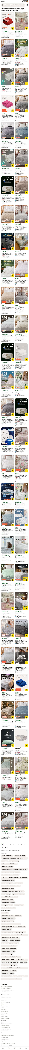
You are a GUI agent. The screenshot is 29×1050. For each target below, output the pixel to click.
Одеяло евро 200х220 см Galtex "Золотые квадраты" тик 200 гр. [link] (7, 805)
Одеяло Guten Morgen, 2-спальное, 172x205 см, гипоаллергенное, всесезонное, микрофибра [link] (20, 116)
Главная (3, 1048)
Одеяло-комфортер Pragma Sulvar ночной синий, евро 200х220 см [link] (21, 695)
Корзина (20, 1048)
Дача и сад (3, 1020)
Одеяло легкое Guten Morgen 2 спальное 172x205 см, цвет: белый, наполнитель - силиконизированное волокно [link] (21, 805)
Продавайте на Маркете (6, 988)
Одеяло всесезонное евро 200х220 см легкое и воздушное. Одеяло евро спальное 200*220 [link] (7, 504)
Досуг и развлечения (5, 1002)
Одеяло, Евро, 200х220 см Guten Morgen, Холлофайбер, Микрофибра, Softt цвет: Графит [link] (7, 61)
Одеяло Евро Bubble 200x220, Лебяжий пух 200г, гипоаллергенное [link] (8, 365)
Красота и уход (4, 1016)
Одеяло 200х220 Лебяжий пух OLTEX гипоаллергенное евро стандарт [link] (7, 281)
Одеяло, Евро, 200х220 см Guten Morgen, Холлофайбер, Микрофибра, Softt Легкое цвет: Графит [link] (7, 143)
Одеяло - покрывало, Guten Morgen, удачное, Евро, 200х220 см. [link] (20, 449)
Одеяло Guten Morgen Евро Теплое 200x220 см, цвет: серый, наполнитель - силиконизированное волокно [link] (7, 641)
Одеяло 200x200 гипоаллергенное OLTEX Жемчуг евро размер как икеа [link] (20, 614)
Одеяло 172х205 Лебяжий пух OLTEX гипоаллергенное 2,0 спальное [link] (21, 61)
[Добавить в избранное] (13, 13)
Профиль (26, 1048)
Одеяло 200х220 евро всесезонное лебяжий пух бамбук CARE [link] (20, 641)
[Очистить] (23, 5)
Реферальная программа (6, 997)
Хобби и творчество (5, 1018)
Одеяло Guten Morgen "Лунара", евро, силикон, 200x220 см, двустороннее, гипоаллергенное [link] (21, 170)
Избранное (14, 1048)
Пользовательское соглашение (7, 1035)
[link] (7, 856)
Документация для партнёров (7, 990)
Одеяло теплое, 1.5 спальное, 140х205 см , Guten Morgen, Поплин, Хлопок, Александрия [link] (21, 778)
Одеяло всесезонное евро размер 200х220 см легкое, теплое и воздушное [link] (21, 530)
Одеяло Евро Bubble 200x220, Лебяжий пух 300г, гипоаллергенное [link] (21, 420)
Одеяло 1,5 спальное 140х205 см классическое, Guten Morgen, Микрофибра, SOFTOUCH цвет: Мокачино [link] (8, 308)
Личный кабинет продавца (6, 986)
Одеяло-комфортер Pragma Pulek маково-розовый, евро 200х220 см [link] (7, 33)
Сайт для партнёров (5, 991)
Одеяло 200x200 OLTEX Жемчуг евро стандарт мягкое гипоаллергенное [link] (20, 585)
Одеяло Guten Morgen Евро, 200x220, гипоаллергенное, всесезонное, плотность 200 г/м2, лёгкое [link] (21, 89)
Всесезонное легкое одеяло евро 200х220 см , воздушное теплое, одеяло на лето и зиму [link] (7, 449)
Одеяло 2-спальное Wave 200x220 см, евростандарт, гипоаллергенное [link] (21, 557)
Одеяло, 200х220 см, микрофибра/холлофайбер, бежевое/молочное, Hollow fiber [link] (21, 751)
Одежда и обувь (4, 1011)
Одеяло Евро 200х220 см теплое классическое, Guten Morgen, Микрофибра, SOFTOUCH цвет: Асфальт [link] (7, 420)
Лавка (9, 1048)
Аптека (2, 1014)
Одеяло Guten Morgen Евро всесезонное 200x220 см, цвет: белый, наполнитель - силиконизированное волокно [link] (7, 476)
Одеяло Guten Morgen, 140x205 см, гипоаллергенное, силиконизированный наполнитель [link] (19, 308)
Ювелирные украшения (6, 1032)
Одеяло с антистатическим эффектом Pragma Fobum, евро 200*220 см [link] (21, 365)
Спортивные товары (5, 1025)
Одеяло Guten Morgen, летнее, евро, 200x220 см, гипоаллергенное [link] (20, 143)
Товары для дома (4, 1013)
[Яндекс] (10, 1045)
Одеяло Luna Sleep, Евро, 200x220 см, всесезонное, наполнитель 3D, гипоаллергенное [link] (7, 254)
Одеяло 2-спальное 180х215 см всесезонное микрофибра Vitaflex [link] (8, 722)
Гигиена (2, 1007)
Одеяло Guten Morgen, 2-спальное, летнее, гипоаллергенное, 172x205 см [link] (21, 722)
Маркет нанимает (4, 1039)
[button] (27, 5)
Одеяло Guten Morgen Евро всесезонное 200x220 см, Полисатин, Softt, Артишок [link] (21, 476)
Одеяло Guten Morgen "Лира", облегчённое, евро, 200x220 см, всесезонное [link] (20, 227)
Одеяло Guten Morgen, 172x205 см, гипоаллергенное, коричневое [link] (19, 198)
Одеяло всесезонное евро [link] (7, 777)
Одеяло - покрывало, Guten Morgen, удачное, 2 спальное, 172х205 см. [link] (21, 833)
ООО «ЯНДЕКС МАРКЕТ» (9, 1043)
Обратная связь (4, 1037)
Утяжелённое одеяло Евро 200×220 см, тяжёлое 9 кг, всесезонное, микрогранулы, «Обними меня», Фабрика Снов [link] (21, 668)
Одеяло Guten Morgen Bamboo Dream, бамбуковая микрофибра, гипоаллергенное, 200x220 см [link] (7, 585)
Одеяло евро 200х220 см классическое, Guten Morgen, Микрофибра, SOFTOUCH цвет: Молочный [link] (21, 336)
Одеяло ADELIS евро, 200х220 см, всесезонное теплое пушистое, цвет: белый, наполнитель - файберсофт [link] (7, 695)
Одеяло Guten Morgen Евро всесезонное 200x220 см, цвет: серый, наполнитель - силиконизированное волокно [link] (7, 668)
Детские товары (4, 1030)
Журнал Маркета (4, 1040)
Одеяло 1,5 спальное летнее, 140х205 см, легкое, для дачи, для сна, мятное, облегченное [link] (7, 751)
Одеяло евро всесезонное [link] (20, 253)
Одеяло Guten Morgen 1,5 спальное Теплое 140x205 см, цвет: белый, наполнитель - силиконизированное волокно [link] (8, 336)
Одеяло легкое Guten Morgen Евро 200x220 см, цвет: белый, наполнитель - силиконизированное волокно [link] (8, 393)
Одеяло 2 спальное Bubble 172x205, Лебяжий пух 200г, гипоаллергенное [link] (7, 198)
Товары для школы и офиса (6, 1023)
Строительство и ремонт (6, 1029)
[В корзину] (12, 28)
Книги (2, 1022)
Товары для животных (5, 1027)
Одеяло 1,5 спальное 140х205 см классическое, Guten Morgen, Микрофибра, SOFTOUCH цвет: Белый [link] (21, 281)
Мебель (2, 1004)
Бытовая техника (4, 1005)
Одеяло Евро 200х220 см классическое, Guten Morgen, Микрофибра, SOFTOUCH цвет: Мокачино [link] (8, 227)
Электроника (3, 1009)
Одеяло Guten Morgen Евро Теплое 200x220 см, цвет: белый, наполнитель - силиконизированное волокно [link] (7, 833)
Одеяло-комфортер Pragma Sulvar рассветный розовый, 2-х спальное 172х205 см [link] (7, 116)
